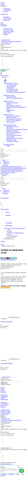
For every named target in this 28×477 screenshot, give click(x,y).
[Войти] (1, 201)
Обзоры (6, 34)
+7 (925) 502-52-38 (6, 43)
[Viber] (10, 258)
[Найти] (2, 158)
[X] (8, 258)
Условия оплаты (8, 28)
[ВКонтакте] (1, 258)
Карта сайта (7, 20)
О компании (7, 8)
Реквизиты (6, 17)
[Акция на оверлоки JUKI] (8, 260)
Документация (8, 18)
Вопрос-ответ (7, 33)
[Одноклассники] (3, 258)
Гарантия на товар (9, 31)
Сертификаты (7, 10)
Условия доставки (8, 30)
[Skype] (14, 258)
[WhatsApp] (12, 258)
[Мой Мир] (6, 258)
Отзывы (6, 11)
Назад (9, 230)
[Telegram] (16, 258)
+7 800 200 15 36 (5, 40)
